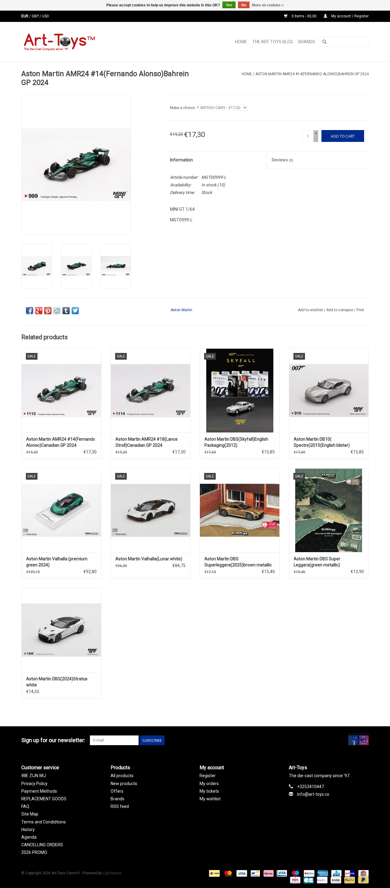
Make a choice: (184, 108)
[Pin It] (47, 310)
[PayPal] (349, 880)
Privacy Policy (34, 783)
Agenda (29, 837)
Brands (306, 41)
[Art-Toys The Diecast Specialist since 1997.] (83, 41)
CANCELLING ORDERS (42, 844)
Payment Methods (39, 791)
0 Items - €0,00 (304, 16)
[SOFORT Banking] (268, 873)
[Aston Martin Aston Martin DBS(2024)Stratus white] (61, 630)
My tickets (209, 791)
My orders (209, 783)
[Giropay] (349, 873)
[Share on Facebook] (29, 310)
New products (124, 783)
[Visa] (241, 873)
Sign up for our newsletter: (53, 740)
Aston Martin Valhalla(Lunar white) (148, 558)
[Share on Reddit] (57, 310)
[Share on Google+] (38, 310)
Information (181, 159)
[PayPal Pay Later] (362, 880)
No (243, 5)
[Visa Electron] (281, 873)
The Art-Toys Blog (272, 41)
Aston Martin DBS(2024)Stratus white (56, 681)
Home (241, 41)
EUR (25, 16)
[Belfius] (308, 873)
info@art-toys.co (313, 794)
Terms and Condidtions (43, 821)
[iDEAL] (213, 873)
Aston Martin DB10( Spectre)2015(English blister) (322, 442)
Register (208, 775)
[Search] (324, 42)
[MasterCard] (227, 873)
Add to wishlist (311, 310)
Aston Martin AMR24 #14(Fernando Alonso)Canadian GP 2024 (60, 442)
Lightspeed (112, 873)
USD (45, 16)
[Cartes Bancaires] (308, 880)
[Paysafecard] (321, 880)
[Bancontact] (254, 873)
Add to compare (340, 310)
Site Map (29, 814)
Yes (229, 5)
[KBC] (335, 873)
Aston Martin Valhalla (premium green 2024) (56, 561)
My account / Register (349, 16)
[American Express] (322, 873)
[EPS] (294, 880)
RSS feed (120, 806)
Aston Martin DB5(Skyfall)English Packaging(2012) (236, 442)
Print (360, 310)
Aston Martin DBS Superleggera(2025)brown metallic (238, 561)
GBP (36, 16)
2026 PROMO (34, 852)
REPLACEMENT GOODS (43, 798)
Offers (117, 791)
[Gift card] (362, 873)
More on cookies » (268, 5)
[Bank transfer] (335, 880)
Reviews (282, 159)
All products (122, 775)
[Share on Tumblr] (66, 310)
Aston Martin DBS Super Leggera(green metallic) (317, 561)
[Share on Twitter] (75, 310)
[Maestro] (295, 873)
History (28, 829)
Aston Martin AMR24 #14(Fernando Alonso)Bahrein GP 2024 (312, 74)
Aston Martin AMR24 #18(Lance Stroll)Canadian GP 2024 (146, 442)
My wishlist (210, 798)
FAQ (25, 806)
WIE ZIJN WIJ (33, 775)
